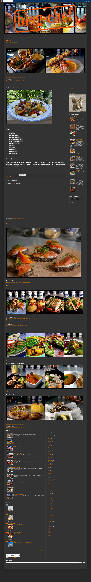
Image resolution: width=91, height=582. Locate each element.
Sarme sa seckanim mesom (79, 140)
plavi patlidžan (50, 464)
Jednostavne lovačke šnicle (17, 439)
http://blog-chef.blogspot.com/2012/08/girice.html (14, 424)
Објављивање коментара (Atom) (18, 218)
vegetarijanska (50, 484)
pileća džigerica (50, 460)
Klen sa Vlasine (78, 148)
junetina (49, 445)
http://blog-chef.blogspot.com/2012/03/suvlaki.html (15, 80)
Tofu (71, 90)
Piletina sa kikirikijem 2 (80, 187)
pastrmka (49, 455)
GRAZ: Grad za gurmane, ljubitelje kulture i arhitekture (23, 542)
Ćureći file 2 (15, 487)
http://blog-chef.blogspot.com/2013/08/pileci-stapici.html (15, 77)
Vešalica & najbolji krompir (18, 494)
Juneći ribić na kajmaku (80, 163)
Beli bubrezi (78, 156)
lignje (49, 451)
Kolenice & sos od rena (17, 446)
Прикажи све (42, 550)
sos (48, 477)
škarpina (49, 473)
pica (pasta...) (50, 458)
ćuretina (49, 437)
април (50, 493)
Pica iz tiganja (78, 116)
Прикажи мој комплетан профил (12, 42)
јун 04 (51, 500)
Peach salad (52, 515)
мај (49, 495)
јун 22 (51, 512)
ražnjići (49, 468)
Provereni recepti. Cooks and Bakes (14, 532)
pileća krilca (50, 461)
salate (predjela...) (12, 176)
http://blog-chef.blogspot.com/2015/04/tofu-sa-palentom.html (16, 320)
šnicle (49, 476)
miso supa (49, 452)
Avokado (71, 88)
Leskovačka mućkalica (17, 460)
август (50, 519)
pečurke (49, 457)
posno (49, 467)
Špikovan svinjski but (17, 453)
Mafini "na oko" (78, 124)
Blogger (51, 565)
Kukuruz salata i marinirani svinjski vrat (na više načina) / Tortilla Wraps (25, 515)
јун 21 (51, 510)
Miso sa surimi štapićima (80, 131)
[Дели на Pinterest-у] (25, 175)
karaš (48, 447)
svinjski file (50, 481)
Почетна (35, 216)
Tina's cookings (11, 504)
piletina (49, 463)
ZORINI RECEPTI (11, 523)
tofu (48, 483)
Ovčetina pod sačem (16, 467)
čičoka (49, 434)
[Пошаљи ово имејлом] (20, 175)
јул (49, 517)
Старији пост (62, 216)
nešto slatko (50, 454)
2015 (49, 532)
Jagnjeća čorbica (16, 474)
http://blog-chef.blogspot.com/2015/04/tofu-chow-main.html (16, 325)
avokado (49, 432)
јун (49, 496)
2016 (49, 533)
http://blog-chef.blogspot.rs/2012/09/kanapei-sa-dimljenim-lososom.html (18, 282)
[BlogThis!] (21, 175)
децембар (50, 526)
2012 (49, 490)
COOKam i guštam (11, 541)
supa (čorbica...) (50, 479)
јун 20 (51, 508)
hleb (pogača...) (50, 442)
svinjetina (49, 480)
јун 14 (51, 506)
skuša (49, 474)
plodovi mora (50, 466)
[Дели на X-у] (22, 175)
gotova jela (49, 441)
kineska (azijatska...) (51, 448)
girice (49, 439)
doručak (49, 438)
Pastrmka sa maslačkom (80, 179)
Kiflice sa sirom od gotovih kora (19, 524)
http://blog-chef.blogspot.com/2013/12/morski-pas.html (15, 427)
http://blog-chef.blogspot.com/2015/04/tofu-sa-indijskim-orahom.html (18, 318)
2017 (49, 535)
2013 (49, 528)
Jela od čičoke (72, 87)
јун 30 (51, 513)
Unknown (10, 40)
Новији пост (9, 216)
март (50, 491)
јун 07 (51, 503)
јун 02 (51, 498)
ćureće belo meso (50, 435)
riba (48, 470)
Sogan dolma (78, 170)
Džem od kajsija (16, 533)
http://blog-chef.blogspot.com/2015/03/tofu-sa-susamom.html (16, 323)
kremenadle (50, 450)
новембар (51, 524)
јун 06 (51, 501)
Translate (15, 557)
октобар (50, 523)
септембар (51, 521)
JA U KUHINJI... (11, 514)
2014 (49, 530)
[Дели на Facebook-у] (24, 175)
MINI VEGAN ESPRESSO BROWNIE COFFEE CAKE (23, 505)
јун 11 (51, 505)
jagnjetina (49, 444)
